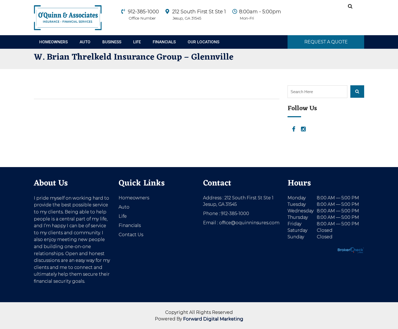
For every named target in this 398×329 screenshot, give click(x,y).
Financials (164, 42)
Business (111, 42)
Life (137, 42)
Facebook (293, 129)
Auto (85, 42)
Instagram (303, 129)
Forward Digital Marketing (213, 318)
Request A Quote (326, 41)
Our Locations (203, 42)
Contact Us (131, 234)
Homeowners (53, 42)
